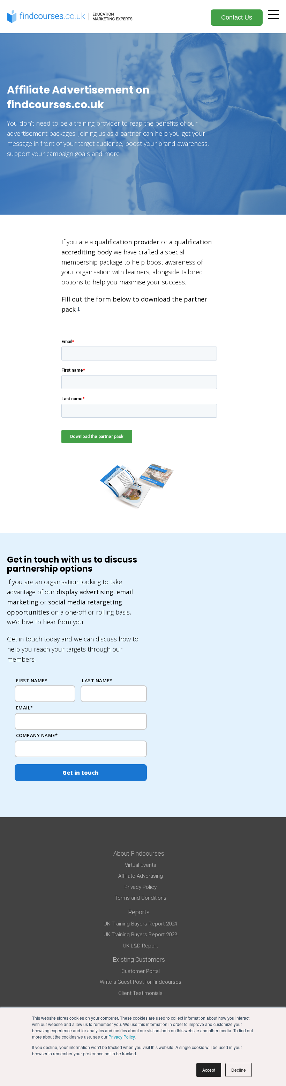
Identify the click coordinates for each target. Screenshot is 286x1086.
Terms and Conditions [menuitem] (140, 898)
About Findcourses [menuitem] (138, 853)
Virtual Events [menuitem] (140, 865)
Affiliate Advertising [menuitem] (140, 876)
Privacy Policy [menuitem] (141, 887)
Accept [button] (208, 1070)
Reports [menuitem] (139, 912)
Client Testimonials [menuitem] (140, 993)
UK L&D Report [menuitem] (140, 946)
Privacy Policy (121, 1037)
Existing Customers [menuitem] (139, 959)
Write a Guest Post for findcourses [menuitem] (140, 982)
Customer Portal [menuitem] (140, 971)
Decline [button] (238, 1070)
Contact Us (236, 17)
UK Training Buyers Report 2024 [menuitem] (140, 924)
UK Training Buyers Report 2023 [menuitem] (140, 934)
